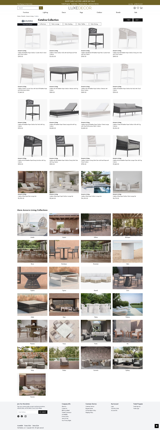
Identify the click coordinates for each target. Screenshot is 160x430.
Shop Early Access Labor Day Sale (80, 1)
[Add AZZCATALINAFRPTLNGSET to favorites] (77, 173)
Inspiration (74, 4)
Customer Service (94, 4)
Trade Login (136, 408)
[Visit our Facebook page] (22, 416)
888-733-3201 (139, 4)
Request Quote (83, 4)
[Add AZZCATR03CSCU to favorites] (45, 30)
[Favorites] (138, 8)
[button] (141, 8)
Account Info (114, 410)
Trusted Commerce (66, 412)
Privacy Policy (65, 416)
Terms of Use (65, 418)
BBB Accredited (66, 410)
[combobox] (28, 7)
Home (18, 16)
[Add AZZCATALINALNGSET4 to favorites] (45, 173)
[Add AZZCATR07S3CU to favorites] (140, 101)
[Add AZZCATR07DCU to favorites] (45, 137)
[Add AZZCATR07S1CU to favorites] (140, 137)
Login (112, 406)
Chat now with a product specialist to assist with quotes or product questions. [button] (145, 421)
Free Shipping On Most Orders (24, 4)
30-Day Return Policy (91, 410)
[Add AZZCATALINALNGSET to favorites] (140, 173)
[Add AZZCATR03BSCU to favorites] (140, 66)
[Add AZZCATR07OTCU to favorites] (77, 66)
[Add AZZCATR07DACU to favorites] (77, 137)
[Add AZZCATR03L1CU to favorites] (108, 101)
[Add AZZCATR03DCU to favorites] (140, 30)
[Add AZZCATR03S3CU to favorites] (77, 30)
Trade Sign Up (136, 406)
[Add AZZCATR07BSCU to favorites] (45, 101)
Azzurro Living (29, 16)
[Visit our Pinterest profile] (18, 416)
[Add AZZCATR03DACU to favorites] (108, 137)
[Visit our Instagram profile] (25, 416)
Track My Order (115, 408)
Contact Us (64, 408)
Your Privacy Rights (66, 420)
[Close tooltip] (157, 421)
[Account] (134, 8)
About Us (64, 406)
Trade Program (66, 4)
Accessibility (65, 414)
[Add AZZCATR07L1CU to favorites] (77, 101)
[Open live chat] (157, 426)
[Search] (41, 8)
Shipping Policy (89, 412)
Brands (23, 16)
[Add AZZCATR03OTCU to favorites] (108, 66)
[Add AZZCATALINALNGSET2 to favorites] (108, 173)
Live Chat (130, 4)
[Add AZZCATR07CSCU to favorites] (108, 30)
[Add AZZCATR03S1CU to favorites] (45, 66)
